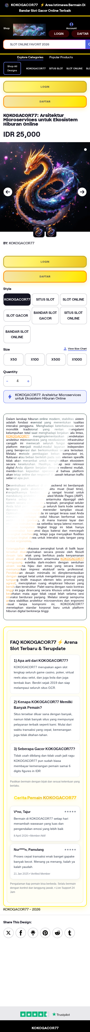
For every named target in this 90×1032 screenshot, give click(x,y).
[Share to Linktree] (33, 932)
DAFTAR (45, 101)
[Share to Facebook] (21, 932)
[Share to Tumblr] (69, 932)
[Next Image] (82, 192)
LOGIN (59, 33)
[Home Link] (29, 30)
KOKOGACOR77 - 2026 (21, 909)
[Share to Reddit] (57, 932)
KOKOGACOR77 (17, 436)
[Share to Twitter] (8, 932)
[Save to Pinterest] (45, 932)
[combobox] (44, 44)
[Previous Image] (8, 192)
